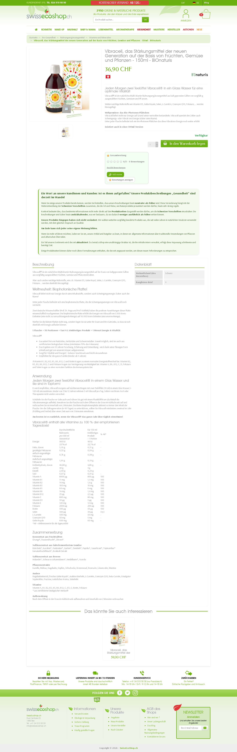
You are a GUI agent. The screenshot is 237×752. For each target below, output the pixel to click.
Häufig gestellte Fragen (84, 730)
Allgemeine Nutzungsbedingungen (154, 731)
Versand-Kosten (81, 713)
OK (145, 19)
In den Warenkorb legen (187, 143)
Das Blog (151, 725)
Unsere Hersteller (118, 725)
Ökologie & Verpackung (84, 717)
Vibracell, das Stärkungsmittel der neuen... (118, 652)
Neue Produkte (117, 721)
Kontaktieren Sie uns (156, 736)
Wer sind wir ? (153, 717)
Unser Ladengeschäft (156, 721)
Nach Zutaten (117, 729)
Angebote (115, 717)
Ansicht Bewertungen (116, 167)
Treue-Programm (81, 725)
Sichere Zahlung (81, 721)
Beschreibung (43, 264)
